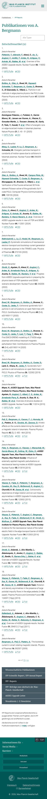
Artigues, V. (35, 58)
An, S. (35, 55)
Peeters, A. (26, 642)
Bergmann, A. (19, 86)
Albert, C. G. (27, 394)
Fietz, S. (5, 448)
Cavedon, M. (7, 486)
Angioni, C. (6, 58)
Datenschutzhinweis (31, 785)
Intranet (23, 761)
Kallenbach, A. (8, 613)
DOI (18, 71)
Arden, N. (25, 58)
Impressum (12, 785)
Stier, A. (15, 83)
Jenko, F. (14, 306)
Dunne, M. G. (10, 585)
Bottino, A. (6, 83)
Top (42, 740)
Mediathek (23, 756)
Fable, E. (15, 483)
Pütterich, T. (7, 55)
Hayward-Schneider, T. (11, 178)
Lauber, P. (14, 147)
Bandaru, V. (6, 217)
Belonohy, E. (26, 620)
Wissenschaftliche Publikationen (20, 670)
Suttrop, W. (23, 451)
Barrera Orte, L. (20, 556)
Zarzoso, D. (33, 423)
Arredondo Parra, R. (19, 270)
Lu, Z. (22, 147)
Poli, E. (5, 419)
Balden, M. (16, 61)
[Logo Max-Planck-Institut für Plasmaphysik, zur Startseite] (19, 5)
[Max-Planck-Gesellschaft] (13, 778)
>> (28, 660)
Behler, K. (32, 556)
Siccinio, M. (22, 423)
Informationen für (11, 742)
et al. (24, 61)
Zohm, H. (6, 210)
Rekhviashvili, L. (8, 239)
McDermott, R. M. (27, 518)
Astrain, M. (6, 61)
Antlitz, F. (16, 58)
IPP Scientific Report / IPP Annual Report (23, 675)
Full (25, 376)
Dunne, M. (20, 490)
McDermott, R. (26, 486)
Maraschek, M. (38, 448)
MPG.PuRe (8, 71)
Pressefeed (23, 767)
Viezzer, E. (6, 483)
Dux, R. (16, 486)
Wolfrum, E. (7, 521)
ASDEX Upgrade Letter (15, 696)
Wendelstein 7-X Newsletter (18, 701)
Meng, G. (6, 147)
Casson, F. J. (26, 419)
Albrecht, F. (18, 55)
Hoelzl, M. (26, 239)
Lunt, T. (22, 334)
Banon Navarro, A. (20, 217)
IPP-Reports (11, 681)
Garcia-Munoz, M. (9, 451)
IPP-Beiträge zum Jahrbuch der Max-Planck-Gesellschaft (22, 688)
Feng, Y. (30, 334)
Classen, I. (26, 448)
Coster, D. (30, 86)
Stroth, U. (6, 267)
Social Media (9, 746)
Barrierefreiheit (25, 788)
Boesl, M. (6, 302)
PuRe (24, 726)
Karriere (6, 751)
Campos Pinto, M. (36, 175)
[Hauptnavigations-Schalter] (42, 6)
